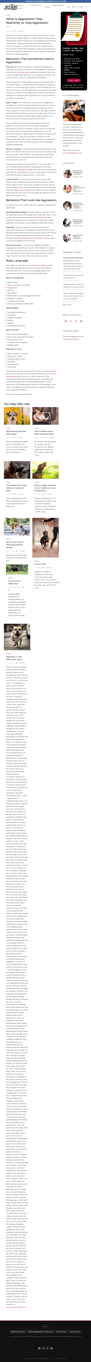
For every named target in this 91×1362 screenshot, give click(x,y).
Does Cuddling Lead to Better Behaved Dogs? (44, 432)
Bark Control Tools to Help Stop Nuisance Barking (15, 544)
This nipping (17, 220)
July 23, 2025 (9, 494)
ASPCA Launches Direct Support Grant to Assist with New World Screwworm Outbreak (73, 296)
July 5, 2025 (37, 568)
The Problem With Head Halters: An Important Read (16, 488)
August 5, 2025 (12, 587)
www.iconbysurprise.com (72, 153)
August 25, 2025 (38, 437)
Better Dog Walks (58, 5)
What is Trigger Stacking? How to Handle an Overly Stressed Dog (45, 488)
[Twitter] (17, 31)
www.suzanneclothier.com (16, 1307)
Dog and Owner (36, 5)
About (74, 7)
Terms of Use (61, 1332)
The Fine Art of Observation (14, 582)
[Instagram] (76, 321)
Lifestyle (47, 7)
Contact (80, 7)
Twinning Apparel (20, 7)
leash (9, 87)
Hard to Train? (40, 564)
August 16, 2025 (10, 551)
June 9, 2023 (37, 494)
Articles (8, 15)
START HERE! (74, 80)
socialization (24, 72)
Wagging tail (12, 288)
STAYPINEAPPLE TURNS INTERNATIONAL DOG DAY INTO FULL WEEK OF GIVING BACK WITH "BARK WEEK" (73, 265)
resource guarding (17, 169)
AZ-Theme (75, 339)
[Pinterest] (20, 31)
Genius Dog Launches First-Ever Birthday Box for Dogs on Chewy (73, 285)
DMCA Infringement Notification (40, 1332)
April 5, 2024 (9, 31)
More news (67, 305)
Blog (68, 7)
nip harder (39, 217)
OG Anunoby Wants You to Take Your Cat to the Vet (73, 276)
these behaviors (26, 190)
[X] (71, 321)
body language (41, 265)
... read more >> (77, 174)
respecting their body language (30, 238)
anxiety (15, 308)
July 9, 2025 (9, 437)
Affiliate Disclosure (18, 1332)
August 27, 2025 (10, 663)
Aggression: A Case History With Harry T (14, 658)
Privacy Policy (74, 1332)
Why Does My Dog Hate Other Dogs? (16, 432)
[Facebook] (15, 31)
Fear (19, 103)
